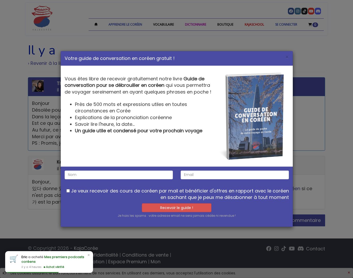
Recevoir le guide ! (176, 207)
